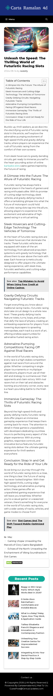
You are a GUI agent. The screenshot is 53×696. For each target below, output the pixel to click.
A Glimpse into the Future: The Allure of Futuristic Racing (26, 86)
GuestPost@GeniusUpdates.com (26, 688)
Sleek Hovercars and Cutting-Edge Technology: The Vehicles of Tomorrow (25, 93)
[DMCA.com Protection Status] (14, 563)
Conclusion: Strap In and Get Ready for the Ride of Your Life (25, 118)
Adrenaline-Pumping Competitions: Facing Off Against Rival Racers (24, 106)
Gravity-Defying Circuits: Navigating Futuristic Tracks (23, 99)
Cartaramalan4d (26, 685)
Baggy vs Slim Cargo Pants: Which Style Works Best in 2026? (31, 590)
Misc (10, 537)
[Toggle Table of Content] (43, 81)
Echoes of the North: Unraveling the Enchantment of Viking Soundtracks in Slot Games (25, 553)
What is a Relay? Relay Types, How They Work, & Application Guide (33, 616)
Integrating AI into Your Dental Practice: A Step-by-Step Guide (32, 655)
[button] (46, 19)
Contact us (26, 677)
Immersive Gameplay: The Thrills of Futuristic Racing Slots (23, 112)
